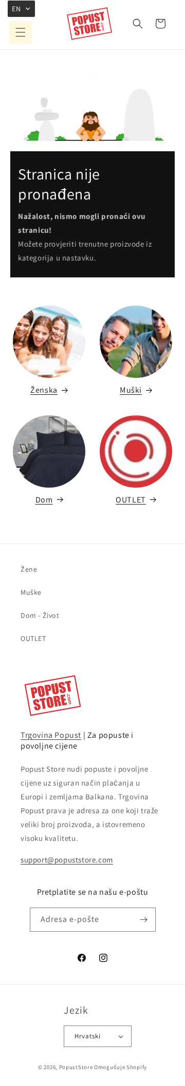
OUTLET (131, 499)
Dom (44, 499)
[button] (20, 32)
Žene (29, 569)
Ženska (44, 390)
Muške (31, 592)
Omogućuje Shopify (120, 1067)
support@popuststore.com (67, 859)
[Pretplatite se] (144, 920)
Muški (131, 390)
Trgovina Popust (51, 735)
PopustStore (76, 1067)
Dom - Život (40, 615)
